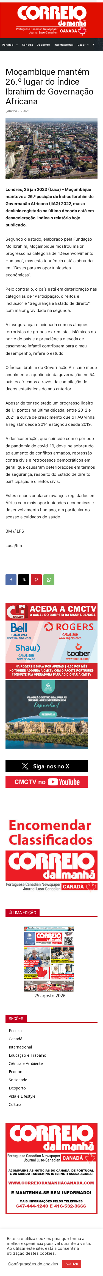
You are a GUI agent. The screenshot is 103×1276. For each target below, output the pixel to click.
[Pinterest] (36, 579)
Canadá (15, 1038)
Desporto (17, 1088)
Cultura (15, 1104)
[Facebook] (10, 579)
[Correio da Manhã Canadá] (51, 20)
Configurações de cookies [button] (33, 1264)
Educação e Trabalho (27, 1055)
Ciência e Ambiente (26, 1063)
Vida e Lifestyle (22, 1096)
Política (15, 1030)
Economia (18, 1071)
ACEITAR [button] (72, 1264)
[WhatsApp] (48, 579)
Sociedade (18, 1079)
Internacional (20, 1047)
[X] (23, 579)
